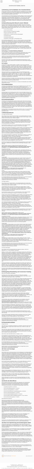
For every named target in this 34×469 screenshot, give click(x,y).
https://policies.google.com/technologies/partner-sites (19, 147)
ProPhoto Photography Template (25, 468)
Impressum (20, 464)
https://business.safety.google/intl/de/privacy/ (10, 146)
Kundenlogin (14, 464)
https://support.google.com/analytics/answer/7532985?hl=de (12, 168)
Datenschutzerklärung (17, 465)
